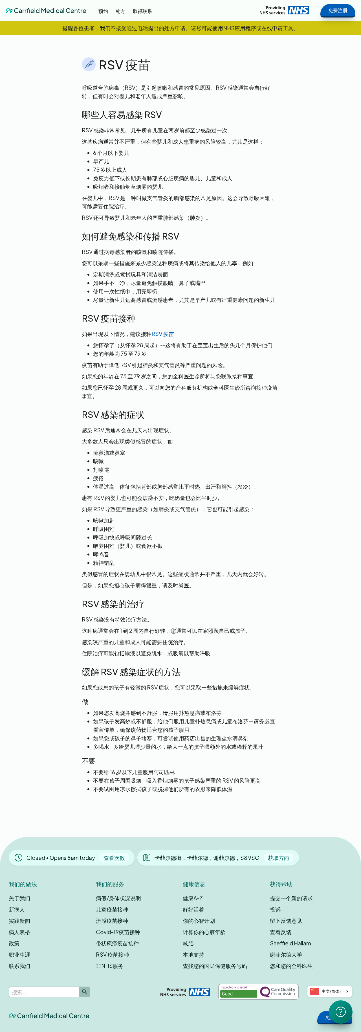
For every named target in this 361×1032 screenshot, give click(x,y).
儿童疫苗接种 (112, 909)
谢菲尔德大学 (286, 954)
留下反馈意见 (286, 920)
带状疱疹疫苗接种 (117, 943)
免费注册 (337, 10)
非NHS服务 (110, 965)
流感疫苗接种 (112, 920)
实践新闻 (19, 920)
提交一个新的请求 (291, 898)
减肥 (188, 943)
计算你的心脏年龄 (204, 931)
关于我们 (19, 898)
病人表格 (19, 931)
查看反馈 (280, 931)
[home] (46, 10)
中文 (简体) (331, 991)
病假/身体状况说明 (118, 898)
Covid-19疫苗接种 (118, 931)
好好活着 (193, 909)
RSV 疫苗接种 (112, 954)
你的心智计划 (199, 920)
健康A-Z (193, 898)
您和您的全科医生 (291, 965)
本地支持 (193, 954)
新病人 (17, 909)
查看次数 (114, 857)
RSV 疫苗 (162, 333)
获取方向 (278, 857)
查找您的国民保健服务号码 (215, 965)
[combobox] (330, 991)
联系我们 (19, 965)
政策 (14, 943)
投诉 (275, 909)
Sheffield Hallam (290, 943)
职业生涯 (19, 954)
